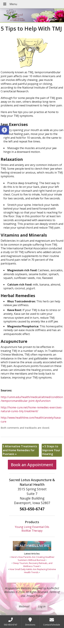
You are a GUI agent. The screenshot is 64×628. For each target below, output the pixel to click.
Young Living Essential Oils (32, 527)
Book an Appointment (32, 464)
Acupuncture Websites (18, 588)
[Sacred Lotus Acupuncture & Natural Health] (32, 15)
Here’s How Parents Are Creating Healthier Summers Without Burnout (32, 558)
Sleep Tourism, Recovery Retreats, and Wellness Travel (32, 565)
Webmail (24, 606)
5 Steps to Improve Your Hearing (51, 450)
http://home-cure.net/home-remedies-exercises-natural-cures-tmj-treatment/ (31, 409)
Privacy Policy (34, 596)
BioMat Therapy (32, 530)
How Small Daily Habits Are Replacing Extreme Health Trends (33, 571)
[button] (4, 130)
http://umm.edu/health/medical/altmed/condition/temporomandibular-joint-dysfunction (32, 399)
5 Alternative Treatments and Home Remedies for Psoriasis (20, 450)
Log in (41, 606)
